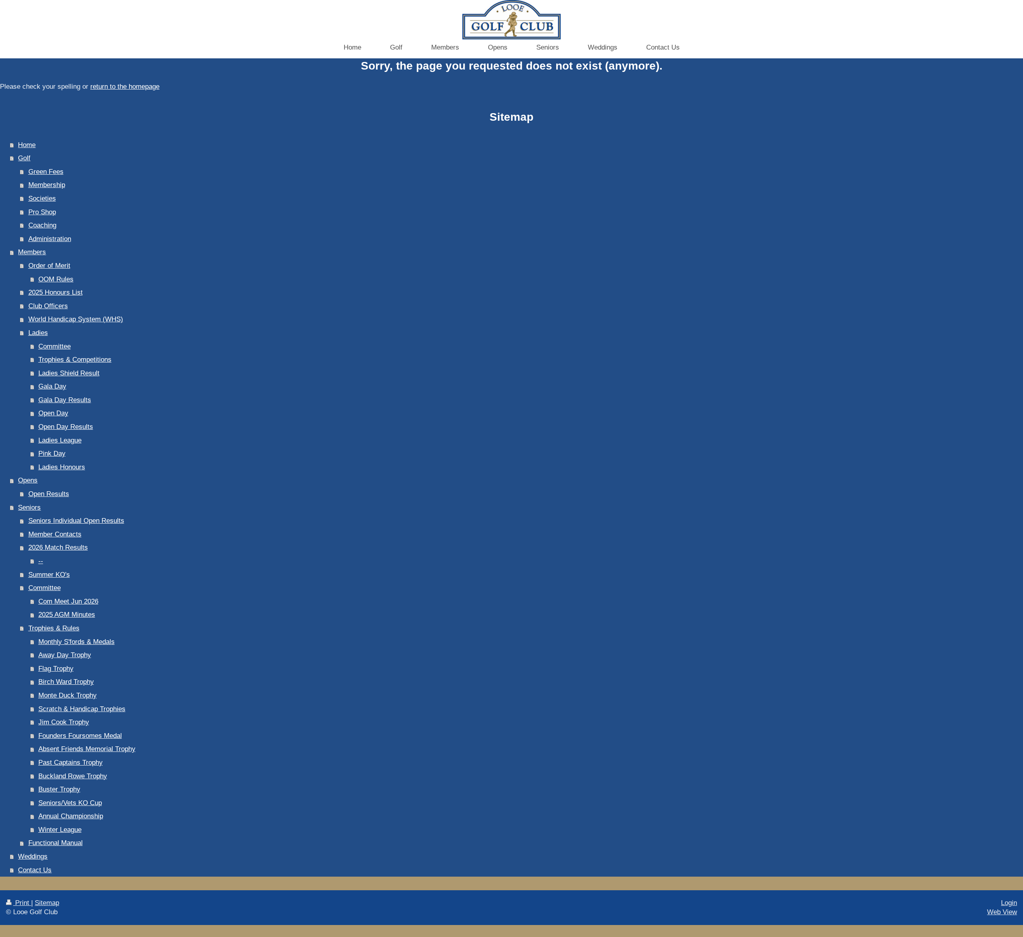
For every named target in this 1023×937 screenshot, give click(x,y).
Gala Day (52, 386)
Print (22, 903)
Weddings (33, 856)
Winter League (60, 829)
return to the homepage (124, 86)
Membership (46, 185)
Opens (28, 480)
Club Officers (48, 306)
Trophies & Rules (54, 628)
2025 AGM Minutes (66, 614)
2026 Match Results (58, 547)
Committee (54, 346)
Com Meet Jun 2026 (68, 601)
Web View (1002, 912)
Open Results (48, 494)
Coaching (42, 225)
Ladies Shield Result (69, 373)
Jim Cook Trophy (63, 722)
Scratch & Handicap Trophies (81, 709)
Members (32, 252)
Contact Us (35, 870)
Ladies (38, 333)
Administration (49, 239)
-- (40, 561)
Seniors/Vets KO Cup (70, 803)
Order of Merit (49, 265)
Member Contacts (55, 534)
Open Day (53, 413)
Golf (24, 158)
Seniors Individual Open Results (76, 520)
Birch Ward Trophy (66, 682)
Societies (42, 198)
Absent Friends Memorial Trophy (86, 749)
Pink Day (52, 453)
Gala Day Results (64, 400)
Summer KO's (49, 574)
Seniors (29, 507)
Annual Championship (70, 816)
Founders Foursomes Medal (80, 736)
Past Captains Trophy (70, 762)
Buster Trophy (59, 789)
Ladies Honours (61, 467)
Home (27, 145)
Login (1009, 903)
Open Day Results (65, 427)
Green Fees (46, 171)
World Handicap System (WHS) (75, 319)
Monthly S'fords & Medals (76, 642)
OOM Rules (56, 279)
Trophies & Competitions (74, 359)
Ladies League (60, 440)
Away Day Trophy (64, 655)
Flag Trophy (56, 668)
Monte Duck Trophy (67, 695)
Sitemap (47, 903)
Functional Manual (55, 843)
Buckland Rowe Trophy (72, 776)
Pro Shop (42, 212)
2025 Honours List (55, 292)
